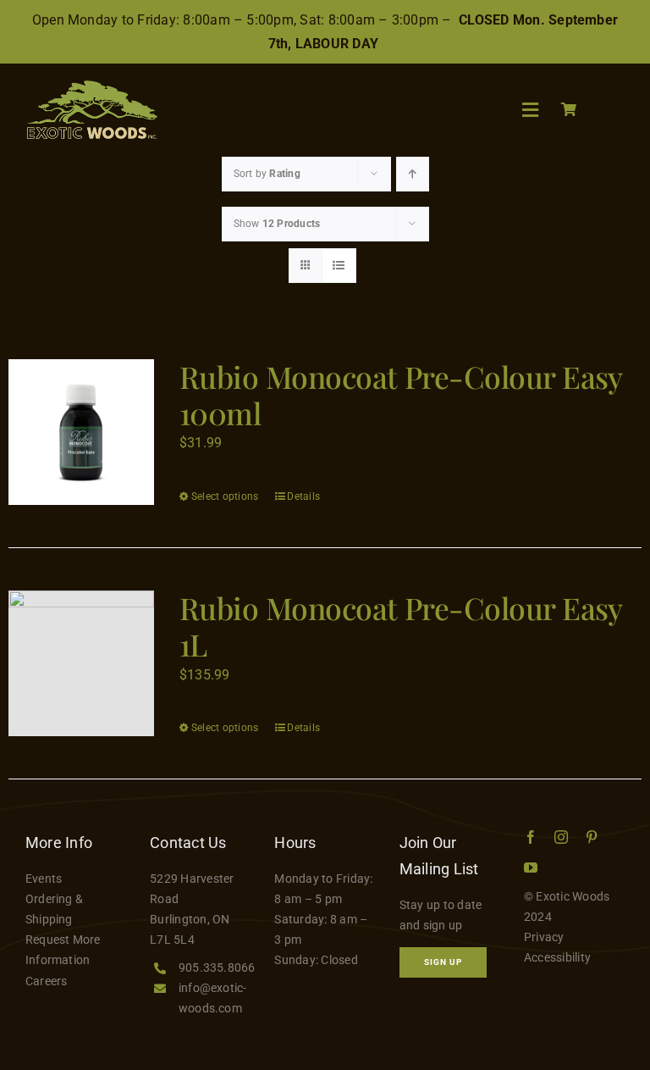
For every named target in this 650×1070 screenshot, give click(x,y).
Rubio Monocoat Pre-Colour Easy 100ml (400, 395)
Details (303, 496)
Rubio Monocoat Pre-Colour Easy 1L (400, 626)
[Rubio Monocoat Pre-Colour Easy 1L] (81, 663)
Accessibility (557, 957)
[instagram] (561, 837)
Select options (224, 496)
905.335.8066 (217, 967)
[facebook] (530, 837)
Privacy (544, 937)
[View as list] (338, 265)
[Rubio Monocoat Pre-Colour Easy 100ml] (81, 432)
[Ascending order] (412, 174)
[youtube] (530, 867)
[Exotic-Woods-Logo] (91, 87)
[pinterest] (591, 837)
